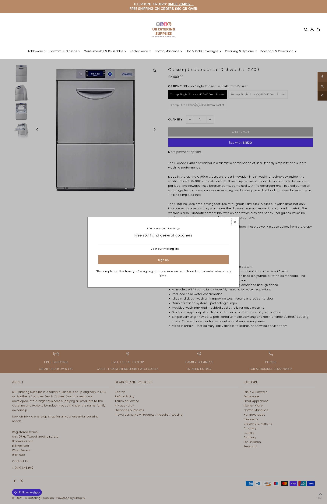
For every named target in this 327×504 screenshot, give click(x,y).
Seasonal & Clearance (277, 51)
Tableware (35, 51)
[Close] (235, 221)
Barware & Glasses (63, 51)
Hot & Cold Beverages (202, 51)
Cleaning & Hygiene (239, 51)
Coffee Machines (166, 51)
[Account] (312, 29)
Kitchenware (139, 51)
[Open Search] (306, 29)
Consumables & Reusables (104, 51)
